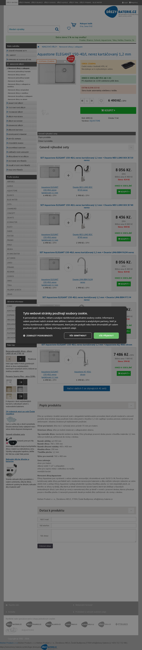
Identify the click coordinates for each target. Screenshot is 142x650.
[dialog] (71, 324)
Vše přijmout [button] (106, 335)
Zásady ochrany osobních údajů (61, 328)
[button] (38, 335)
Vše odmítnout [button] (77, 335)
